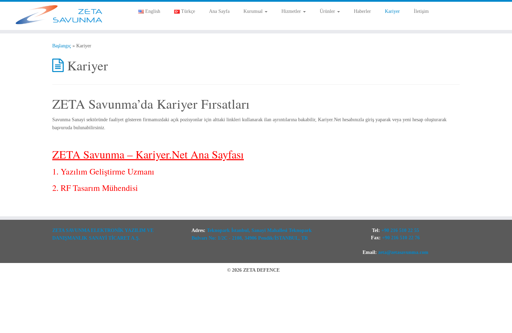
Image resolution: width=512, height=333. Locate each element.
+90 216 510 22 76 (401, 237)
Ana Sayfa (219, 11)
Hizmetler (291, 11)
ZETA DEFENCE (261, 270)
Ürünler (328, 11)
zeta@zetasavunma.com (403, 252)
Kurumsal (253, 11)
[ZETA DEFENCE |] (59, 15)
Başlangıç (61, 45)
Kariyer (392, 11)
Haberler (362, 11)
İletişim (421, 11)
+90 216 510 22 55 (400, 230)
